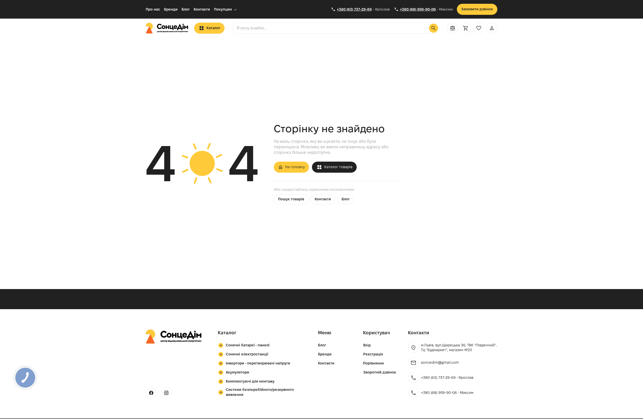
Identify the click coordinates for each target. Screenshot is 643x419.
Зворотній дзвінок (379, 372)
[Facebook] (151, 392)
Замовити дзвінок (477, 9)
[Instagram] (166, 392)
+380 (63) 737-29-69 (354, 9)
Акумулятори (237, 372)
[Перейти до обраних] (478, 28)
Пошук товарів (291, 199)
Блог (186, 9)
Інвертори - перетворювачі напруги (258, 363)
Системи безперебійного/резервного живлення (260, 392)
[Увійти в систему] (491, 28)
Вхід (367, 345)
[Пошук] (433, 28)
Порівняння (373, 363)
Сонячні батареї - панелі (248, 345)
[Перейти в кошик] (465, 28)
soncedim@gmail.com (440, 362)
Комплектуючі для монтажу (250, 381)
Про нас (153, 9)
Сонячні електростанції (247, 354)
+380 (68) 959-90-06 (418, 9)
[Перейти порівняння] (452, 28)
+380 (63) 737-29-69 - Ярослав (447, 378)
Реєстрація (373, 354)
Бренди (171, 9)
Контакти (202, 9)
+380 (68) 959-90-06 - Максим (447, 393)
